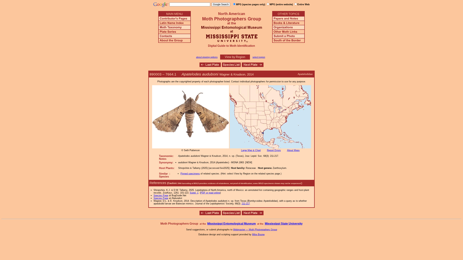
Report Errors (274, 150)
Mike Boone (258, 234)
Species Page (161, 195)
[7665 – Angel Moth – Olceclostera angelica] (253, 66)
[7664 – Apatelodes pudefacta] (210, 66)
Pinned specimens (190, 173)
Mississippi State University (284, 223)
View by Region (235, 56)
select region (258, 57)
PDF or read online (210, 192)
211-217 (246, 203)
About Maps (293, 150)
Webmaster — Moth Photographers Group (255, 229)
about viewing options (207, 57)
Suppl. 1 (194, 192)
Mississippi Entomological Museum (231, 223)
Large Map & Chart (251, 150)
